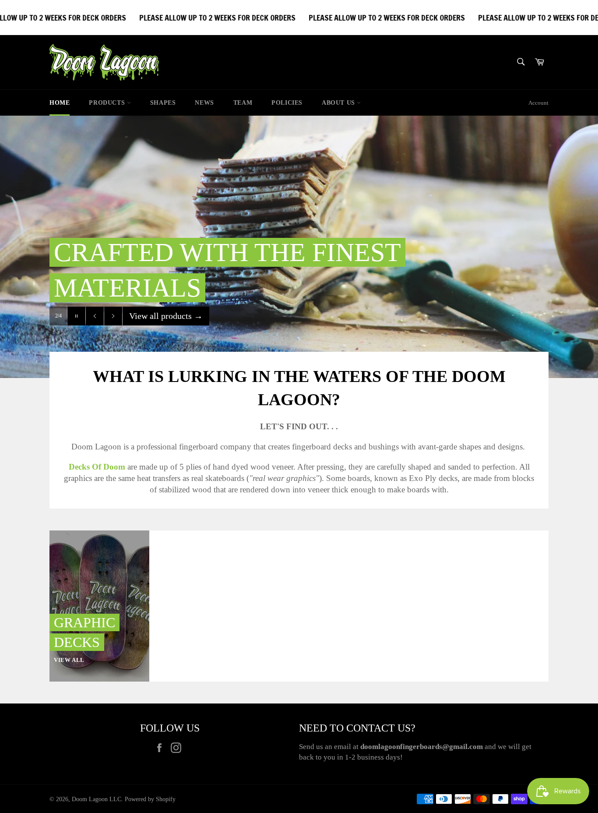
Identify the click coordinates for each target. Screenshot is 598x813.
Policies (287, 102)
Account (538, 102)
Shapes (163, 102)
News (204, 102)
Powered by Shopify (150, 799)
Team (242, 102)
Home (59, 102)
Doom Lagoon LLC (96, 799)
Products (108, 102)
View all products (166, 316)
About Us (339, 102)
